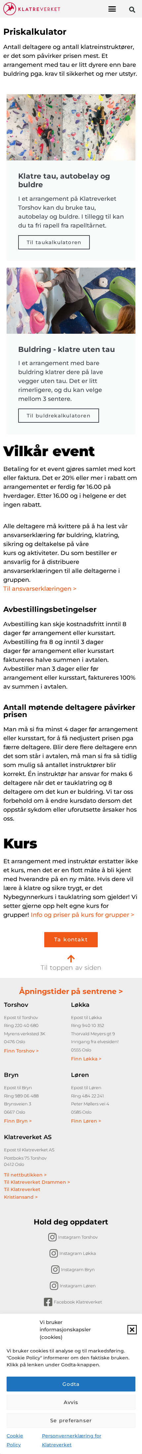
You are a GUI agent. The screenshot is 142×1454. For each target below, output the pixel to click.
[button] (132, 1329)
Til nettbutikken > (25, 1175)
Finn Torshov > (21, 1051)
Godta (71, 1384)
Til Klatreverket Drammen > (37, 1182)
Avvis (71, 1402)
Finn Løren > (86, 1121)
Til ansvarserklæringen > (39, 588)
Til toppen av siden (71, 967)
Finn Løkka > (86, 1059)
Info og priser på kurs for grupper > (82, 915)
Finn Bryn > (18, 1121)
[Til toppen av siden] (71, 958)
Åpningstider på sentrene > (71, 991)
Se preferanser (71, 1420)
